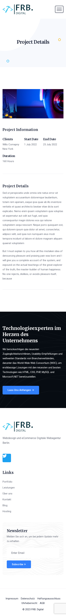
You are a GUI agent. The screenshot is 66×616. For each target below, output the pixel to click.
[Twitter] (7, 458)
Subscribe (17, 564)
